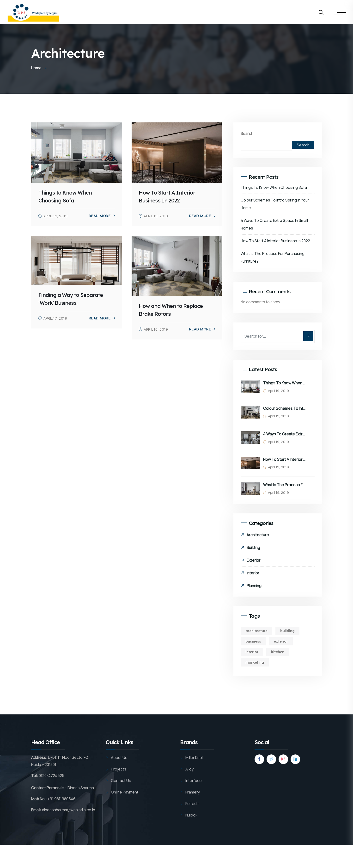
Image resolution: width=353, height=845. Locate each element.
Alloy (189, 769)
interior (251, 652)
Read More (100, 216)
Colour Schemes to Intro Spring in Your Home (284, 408)
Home (36, 67)
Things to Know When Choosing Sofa (274, 187)
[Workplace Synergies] (33, 12)
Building (253, 547)
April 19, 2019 (55, 216)
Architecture (258, 534)
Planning (254, 585)
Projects (118, 769)
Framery (192, 792)
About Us (119, 757)
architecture (256, 630)
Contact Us (121, 780)
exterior (281, 641)
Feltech (192, 803)
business (253, 641)
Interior (253, 572)
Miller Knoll (194, 757)
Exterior (254, 560)
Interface (193, 780)
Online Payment (124, 792)
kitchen (277, 652)
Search (247, 133)
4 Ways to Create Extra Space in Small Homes (284, 434)
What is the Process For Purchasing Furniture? (284, 484)
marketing (254, 662)
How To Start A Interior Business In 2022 (275, 240)
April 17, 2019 (55, 318)
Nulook (191, 815)
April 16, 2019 (156, 329)
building (287, 630)
